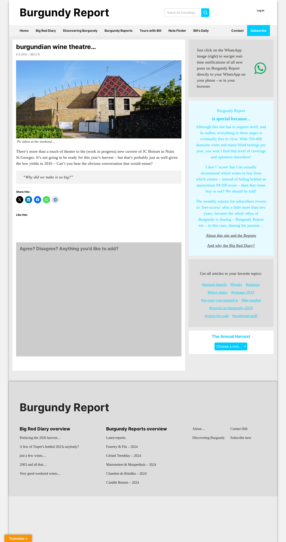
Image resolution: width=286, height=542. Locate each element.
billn (35, 54)
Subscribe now (240, 438)
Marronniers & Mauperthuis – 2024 (131, 464)
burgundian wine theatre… (56, 47)
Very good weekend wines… (40, 473)
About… (198, 429)
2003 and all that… (33, 464)
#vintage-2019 (242, 292)
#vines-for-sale (217, 315)
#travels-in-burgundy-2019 (231, 308)
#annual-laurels (214, 284)
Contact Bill (238, 429)
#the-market (251, 300)
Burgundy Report (64, 12)
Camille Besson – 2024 (122, 482)
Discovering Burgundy (80, 30)
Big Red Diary (46, 30)
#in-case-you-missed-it (219, 300)
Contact (237, 30)
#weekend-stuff (244, 315)
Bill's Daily (201, 30)
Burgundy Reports (118, 30)
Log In (260, 10)
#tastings (253, 284)
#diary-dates (217, 292)
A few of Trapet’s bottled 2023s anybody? (49, 447)
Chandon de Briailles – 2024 (126, 473)
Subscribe (258, 30)
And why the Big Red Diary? (231, 245)
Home (24, 30)
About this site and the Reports (231, 235)
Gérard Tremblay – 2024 (123, 455)
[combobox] (230, 346)
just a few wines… (33, 455)
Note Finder (177, 30)
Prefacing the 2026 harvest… (40, 438)
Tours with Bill (150, 30)
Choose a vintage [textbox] (230, 346)
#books (236, 284)
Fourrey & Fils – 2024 (122, 447)
